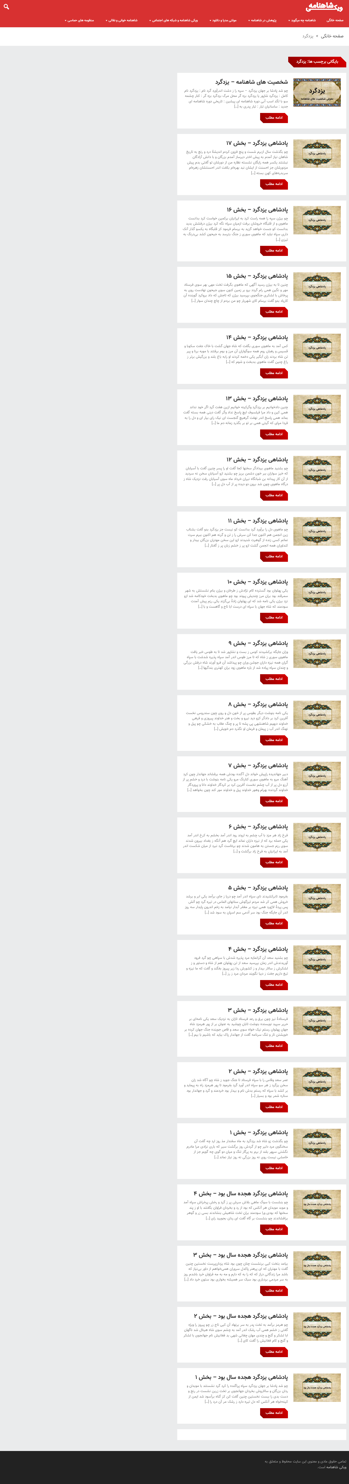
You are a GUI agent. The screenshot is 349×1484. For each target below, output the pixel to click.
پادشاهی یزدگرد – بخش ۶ (258, 827)
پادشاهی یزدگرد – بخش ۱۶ (257, 210)
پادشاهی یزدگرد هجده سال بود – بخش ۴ (241, 1194)
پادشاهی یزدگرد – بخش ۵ (258, 888)
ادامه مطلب (274, 118)
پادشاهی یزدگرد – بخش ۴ (258, 949)
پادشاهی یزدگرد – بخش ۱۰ (257, 582)
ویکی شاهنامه (336, 1467)
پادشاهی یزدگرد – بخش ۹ (258, 643)
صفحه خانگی (335, 20)
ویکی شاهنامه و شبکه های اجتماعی (175, 20)
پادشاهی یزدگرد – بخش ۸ (258, 705)
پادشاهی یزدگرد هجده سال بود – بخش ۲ (241, 1316)
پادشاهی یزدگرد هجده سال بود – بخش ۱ (241, 1377)
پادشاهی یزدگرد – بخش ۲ (258, 1072)
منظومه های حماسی (81, 20)
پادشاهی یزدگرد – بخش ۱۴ (257, 338)
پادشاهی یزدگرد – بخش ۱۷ (257, 143)
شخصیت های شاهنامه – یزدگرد (251, 82)
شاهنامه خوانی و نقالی (123, 20)
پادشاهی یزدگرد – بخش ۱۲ (257, 460)
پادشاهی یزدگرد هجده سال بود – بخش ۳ (240, 1255)
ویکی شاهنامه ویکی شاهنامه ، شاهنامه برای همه (324, 6)
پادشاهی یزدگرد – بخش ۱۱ (258, 521)
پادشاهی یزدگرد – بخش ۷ (258, 766)
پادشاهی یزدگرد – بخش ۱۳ (257, 399)
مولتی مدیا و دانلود (224, 20)
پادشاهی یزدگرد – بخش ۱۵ (257, 276)
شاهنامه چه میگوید (303, 20)
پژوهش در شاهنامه (263, 20)
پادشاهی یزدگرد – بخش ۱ (259, 1133)
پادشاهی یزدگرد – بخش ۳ (258, 1010)
